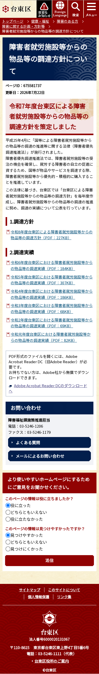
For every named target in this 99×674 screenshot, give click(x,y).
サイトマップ (29, 589)
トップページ (12, 21)
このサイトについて (64, 589)
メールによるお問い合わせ (40, 456)
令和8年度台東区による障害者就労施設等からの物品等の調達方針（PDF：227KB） (52, 235)
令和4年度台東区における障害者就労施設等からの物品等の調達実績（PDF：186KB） (52, 294)
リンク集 (64, 596)
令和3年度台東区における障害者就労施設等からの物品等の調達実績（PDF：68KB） (52, 308)
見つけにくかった (26, 549)
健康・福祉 (40, 21)
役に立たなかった (26, 519)
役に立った (20, 505)
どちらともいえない (28, 512)
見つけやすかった (26, 535)
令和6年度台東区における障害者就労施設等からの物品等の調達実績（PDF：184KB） (52, 265)
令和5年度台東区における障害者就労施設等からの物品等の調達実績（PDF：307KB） (52, 280)
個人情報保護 (38, 596)
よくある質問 (28, 442)
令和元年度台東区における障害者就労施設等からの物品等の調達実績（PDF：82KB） (51, 337)
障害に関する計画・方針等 (23, 26)
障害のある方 (67, 21)
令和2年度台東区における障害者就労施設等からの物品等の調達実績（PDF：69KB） (52, 323)
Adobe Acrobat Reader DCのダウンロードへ (48, 388)
